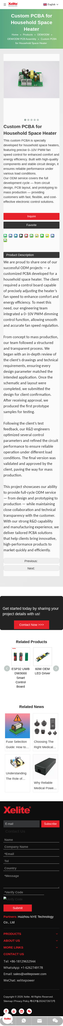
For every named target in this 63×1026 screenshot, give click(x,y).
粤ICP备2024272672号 (42, 1001)
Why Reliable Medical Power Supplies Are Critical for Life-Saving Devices (45, 786)
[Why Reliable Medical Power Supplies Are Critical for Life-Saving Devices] (45, 766)
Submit (18, 908)
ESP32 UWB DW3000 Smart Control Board (21, 677)
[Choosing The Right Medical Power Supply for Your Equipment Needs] (45, 725)
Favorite (31, 225)
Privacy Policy (21, 1001)
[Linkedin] (21, 1011)
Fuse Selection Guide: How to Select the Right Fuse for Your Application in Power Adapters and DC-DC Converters (17, 745)
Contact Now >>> (31, 625)
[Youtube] (13, 1011)
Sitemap (8, 1001)
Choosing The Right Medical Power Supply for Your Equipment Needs (44, 745)
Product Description (20, 255)
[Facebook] (6, 1011)
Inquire (31, 216)
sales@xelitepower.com (29, 974)
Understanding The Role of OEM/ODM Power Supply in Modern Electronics (17, 776)
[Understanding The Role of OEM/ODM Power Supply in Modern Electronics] (17, 762)
